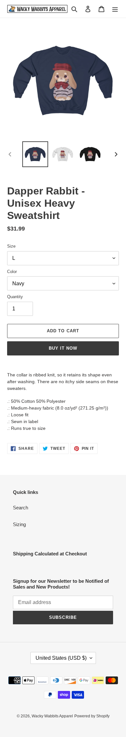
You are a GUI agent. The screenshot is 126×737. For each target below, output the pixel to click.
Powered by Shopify (92, 716)
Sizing (19, 524)
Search (20, 507)
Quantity (15, 296)
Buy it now (63, 348)
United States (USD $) (61, 658)
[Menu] (115, 9)
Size (11, 246)
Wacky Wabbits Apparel (52, 716)
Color (12, 271)
